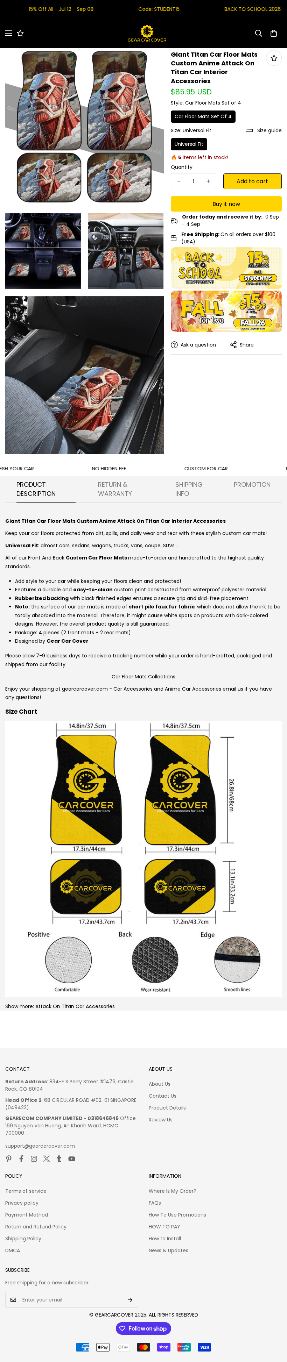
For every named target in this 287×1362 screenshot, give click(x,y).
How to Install (165, 1238)
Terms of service (26, 1191)
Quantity (181, 167)
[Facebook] (21, 1158)
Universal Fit (189, 144)
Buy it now (226, 204)
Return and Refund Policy (35, 1226)
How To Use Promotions (177, 1214)
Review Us (161, 1119)
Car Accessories (133, 688)
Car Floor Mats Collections (143, 676)
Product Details (167, 1107)
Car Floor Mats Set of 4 (203, 116)
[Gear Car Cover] (147, 33)
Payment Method (26, 1214)
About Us (159, 1084)
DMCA (12, 1250)
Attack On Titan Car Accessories (75, 1006)
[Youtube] (71, 1158)
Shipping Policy (23, 1238)
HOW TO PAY (164, 1226)
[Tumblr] (59, 1158)
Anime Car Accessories (193, 688)
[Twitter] (46, 1158)
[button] (274, 33)
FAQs (155, 1202)
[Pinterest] (8, 1158)
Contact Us (162, 1095)
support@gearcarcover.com (40, 1145)
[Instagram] (34, 1158)
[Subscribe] (130, 1300)
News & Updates (168, 1250)
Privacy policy (21, 1202)
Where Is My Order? (172, 1191)
